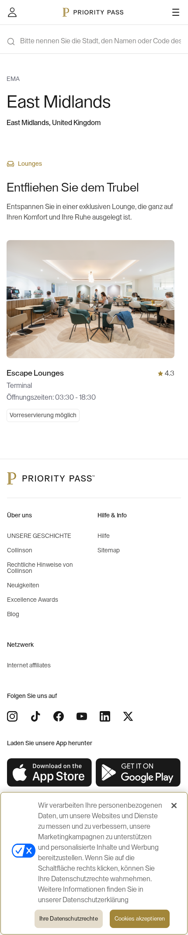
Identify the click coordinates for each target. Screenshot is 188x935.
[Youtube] (82, 716)
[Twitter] (128, 716)
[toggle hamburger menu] (176, 12)
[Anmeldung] (12, 12)
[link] (49, 772)
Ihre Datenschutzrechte (68, 918)
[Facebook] (58, 716)
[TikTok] (35, 716)
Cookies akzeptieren (140, 918)
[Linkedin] (105, 716)
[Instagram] (12, 716)
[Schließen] (174, 805)
